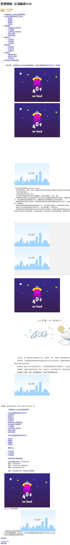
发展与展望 (11, 35)
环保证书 (11, 50)
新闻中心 (7, 37)
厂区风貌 (11, 29)
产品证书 (11, 49)
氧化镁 (10, 18)
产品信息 (11, 39)
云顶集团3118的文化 (14, 31)
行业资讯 (11, 41)
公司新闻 (11, 43)
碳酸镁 (10, 22)
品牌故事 (7, 26)
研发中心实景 (12, 56)
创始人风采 (11, 33)
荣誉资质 (7, 45)
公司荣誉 (11, 47)
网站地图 (4, 543)
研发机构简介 (12, 54)
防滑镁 (10, 24)
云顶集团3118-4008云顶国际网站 (14, 14)
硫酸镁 (10, 20)
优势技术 (7, 52)
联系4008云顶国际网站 (11, 60)
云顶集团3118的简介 (14, 28)
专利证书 (11, 58)
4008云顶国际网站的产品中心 (13, 16)
